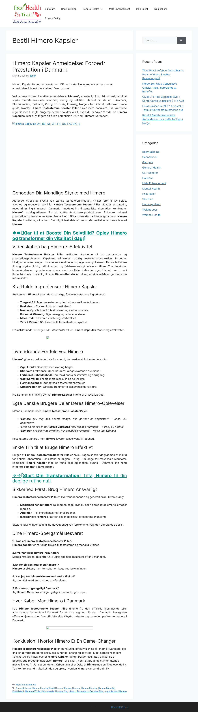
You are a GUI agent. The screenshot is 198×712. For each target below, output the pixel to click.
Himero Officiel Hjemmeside (39, 691)
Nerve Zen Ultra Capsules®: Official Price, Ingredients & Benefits (159, 87)
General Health (91, 8)
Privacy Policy (52, 18)
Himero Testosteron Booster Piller (86, 691)
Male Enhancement (119, 8)
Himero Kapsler (89, 688)
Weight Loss (160, 8)
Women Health (151, 214)
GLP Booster (150, 172)
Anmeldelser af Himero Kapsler (32, 688)
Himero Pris (61, 691)
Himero (76, 688)
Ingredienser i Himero (116, 691)
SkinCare (50, 8)
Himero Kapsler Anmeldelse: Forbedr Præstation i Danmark (58, 66)
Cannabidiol (149, 157)
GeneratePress (119, 707)
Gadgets (147, 162)
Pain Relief (142, 8)
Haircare (147, 178)
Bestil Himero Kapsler (60, 688)
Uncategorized (151, 204)
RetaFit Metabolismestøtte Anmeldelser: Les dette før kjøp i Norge (162, 119)
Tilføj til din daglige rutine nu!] (69, 478)
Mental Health (151, 188)
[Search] (181, 40)
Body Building (68, 8)
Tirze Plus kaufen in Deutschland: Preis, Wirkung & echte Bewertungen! (163, 74)
